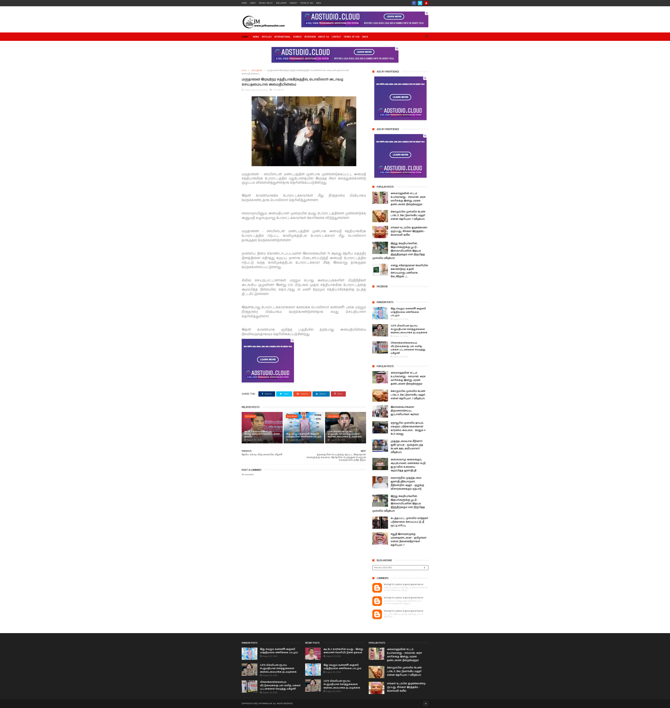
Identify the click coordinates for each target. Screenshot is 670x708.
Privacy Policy (266, 3)
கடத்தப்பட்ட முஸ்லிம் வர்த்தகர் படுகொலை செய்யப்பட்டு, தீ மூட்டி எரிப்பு (409, 522)
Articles (267, 37)
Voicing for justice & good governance (403, 584)
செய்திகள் (256, 70)
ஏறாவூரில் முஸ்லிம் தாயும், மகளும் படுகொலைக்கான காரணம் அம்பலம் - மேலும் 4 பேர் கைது (408, 428)
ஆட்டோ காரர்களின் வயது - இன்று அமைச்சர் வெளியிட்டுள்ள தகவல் (262, 434)
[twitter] (420, 3)
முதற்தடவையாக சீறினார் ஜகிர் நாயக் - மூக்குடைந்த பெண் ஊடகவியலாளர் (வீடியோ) (407, 447)
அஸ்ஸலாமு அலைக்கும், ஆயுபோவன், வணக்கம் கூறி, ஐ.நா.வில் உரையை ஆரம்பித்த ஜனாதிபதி (408, 465)
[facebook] (414, 3)
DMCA (318, 3)
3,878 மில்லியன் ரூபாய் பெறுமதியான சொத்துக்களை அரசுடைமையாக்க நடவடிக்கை (345, 434)
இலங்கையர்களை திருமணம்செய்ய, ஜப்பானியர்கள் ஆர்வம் (405, 410)
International (282, 37)
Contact (336, 37)
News (256, 37)
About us (323, 37)
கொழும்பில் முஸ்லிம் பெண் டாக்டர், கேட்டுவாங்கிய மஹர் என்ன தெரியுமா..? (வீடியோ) (408, 215)
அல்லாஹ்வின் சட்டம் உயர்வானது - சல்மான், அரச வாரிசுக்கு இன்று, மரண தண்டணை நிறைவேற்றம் (408, 199)
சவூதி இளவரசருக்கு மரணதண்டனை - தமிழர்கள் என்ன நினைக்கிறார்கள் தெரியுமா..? (408, 539)
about (253, 3)
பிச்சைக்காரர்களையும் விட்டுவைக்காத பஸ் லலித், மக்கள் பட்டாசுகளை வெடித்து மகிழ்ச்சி (408, 348)
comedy (297, 37)
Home (245, 37)
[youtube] (426, 3)
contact (293, 3)
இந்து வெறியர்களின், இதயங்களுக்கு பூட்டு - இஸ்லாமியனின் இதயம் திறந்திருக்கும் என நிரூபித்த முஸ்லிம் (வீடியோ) (398, 251)
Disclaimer (281, 3)
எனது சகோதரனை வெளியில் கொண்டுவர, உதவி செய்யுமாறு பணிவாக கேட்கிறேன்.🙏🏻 (409, 271)
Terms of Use (306, 3)
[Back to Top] (425, 703)
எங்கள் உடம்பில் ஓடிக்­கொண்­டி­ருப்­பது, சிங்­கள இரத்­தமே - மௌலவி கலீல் (409, 231)
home (244, 3)
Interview (310, 37)
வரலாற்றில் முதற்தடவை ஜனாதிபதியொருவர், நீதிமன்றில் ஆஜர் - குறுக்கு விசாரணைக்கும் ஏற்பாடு (407, 483)
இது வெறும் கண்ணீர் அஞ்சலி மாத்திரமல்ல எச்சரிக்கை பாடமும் (304, 435)
